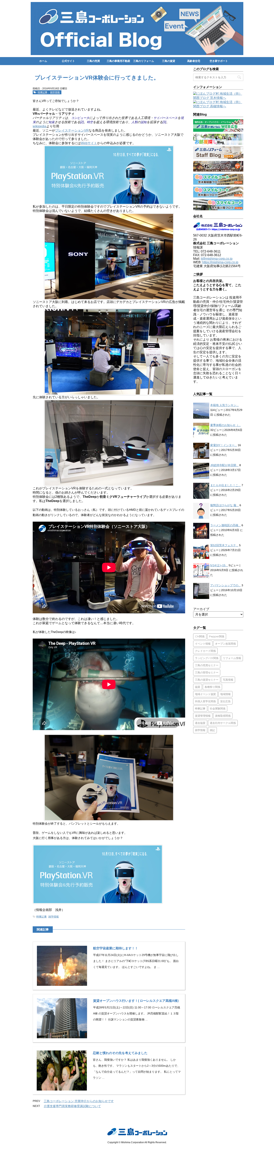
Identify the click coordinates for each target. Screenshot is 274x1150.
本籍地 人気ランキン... (224, 405)
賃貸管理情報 (203, 715)
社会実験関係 (217, 708)
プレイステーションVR (72, 130)
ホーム (43, 60)
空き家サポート (219, 60)
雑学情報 (55, 92)
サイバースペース (165, 118)
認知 (144, 122)
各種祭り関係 (212, 686)
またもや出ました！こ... (225, 485)
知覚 (52, 122)
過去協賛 (200, 722)
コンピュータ (80, 118)
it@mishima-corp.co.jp (216, 258)
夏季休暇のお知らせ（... (225, 425)
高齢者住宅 (193, 60)
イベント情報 (203, 643)
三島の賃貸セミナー (206, 679)
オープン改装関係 (225, 643)
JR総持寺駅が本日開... (224, 465)
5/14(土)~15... (219, 565)
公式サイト (68, 60)
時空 (90, 122)
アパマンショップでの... (225, 585)
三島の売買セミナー (206, 665)
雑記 (212, 730)
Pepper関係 (216, 636)
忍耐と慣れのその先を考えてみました (120, 1053)
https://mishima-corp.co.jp (220, 262)
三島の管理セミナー (206, 672)
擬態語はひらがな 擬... (224, 505)
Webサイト (89, 143)
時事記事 (42, 92)
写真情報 (228, 679)
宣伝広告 (225, 701)
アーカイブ (201, 609)
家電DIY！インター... (223, 445)
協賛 (197, 686)
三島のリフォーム (143, 60)
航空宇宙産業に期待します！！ (115, 948)
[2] (82, 122)
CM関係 (200, 636)
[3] (164, 122)
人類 (134, 122)
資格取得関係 (223, 715)
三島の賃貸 (168, 60)
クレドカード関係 (205, 650)
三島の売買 (93, 60)
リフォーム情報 (232, 658)
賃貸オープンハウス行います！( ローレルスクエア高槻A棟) (136, 1000)
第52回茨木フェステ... (224, 545)
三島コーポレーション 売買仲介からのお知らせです (79, 1101)
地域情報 (225, 694)
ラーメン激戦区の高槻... (225, 525)
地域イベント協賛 (205, 694)
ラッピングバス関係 (206, 658)
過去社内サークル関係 (223, 722)
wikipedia (39, 126)
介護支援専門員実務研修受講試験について (72, 1106)
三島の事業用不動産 (118, 60)
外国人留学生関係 (205, 701)
